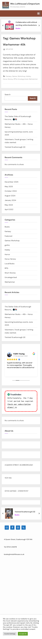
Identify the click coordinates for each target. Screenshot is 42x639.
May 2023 (9, 205)
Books (18, 28)
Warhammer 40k (14, 44)
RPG (15, 79)
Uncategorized (22, 79)
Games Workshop (18, 76)
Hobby (28, 76)
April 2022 (9, 209)
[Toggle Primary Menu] (38, 13)
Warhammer (33, 79)
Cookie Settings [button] (9, 634)
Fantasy (8, 76)
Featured (8, 236)
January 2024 (10, 200)
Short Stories (10, 273)
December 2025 (11, 182)
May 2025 (9, 186)
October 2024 (11, 191)
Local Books (9, 263)
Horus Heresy (8, 79)
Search (7, 94)
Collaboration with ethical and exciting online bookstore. (28, 23)
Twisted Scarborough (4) (15, 147)
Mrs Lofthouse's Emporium (25, 3)
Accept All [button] (22, 634)
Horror (7, 254)
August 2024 (10, 196)
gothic (7, 245)
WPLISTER (9, 49)
